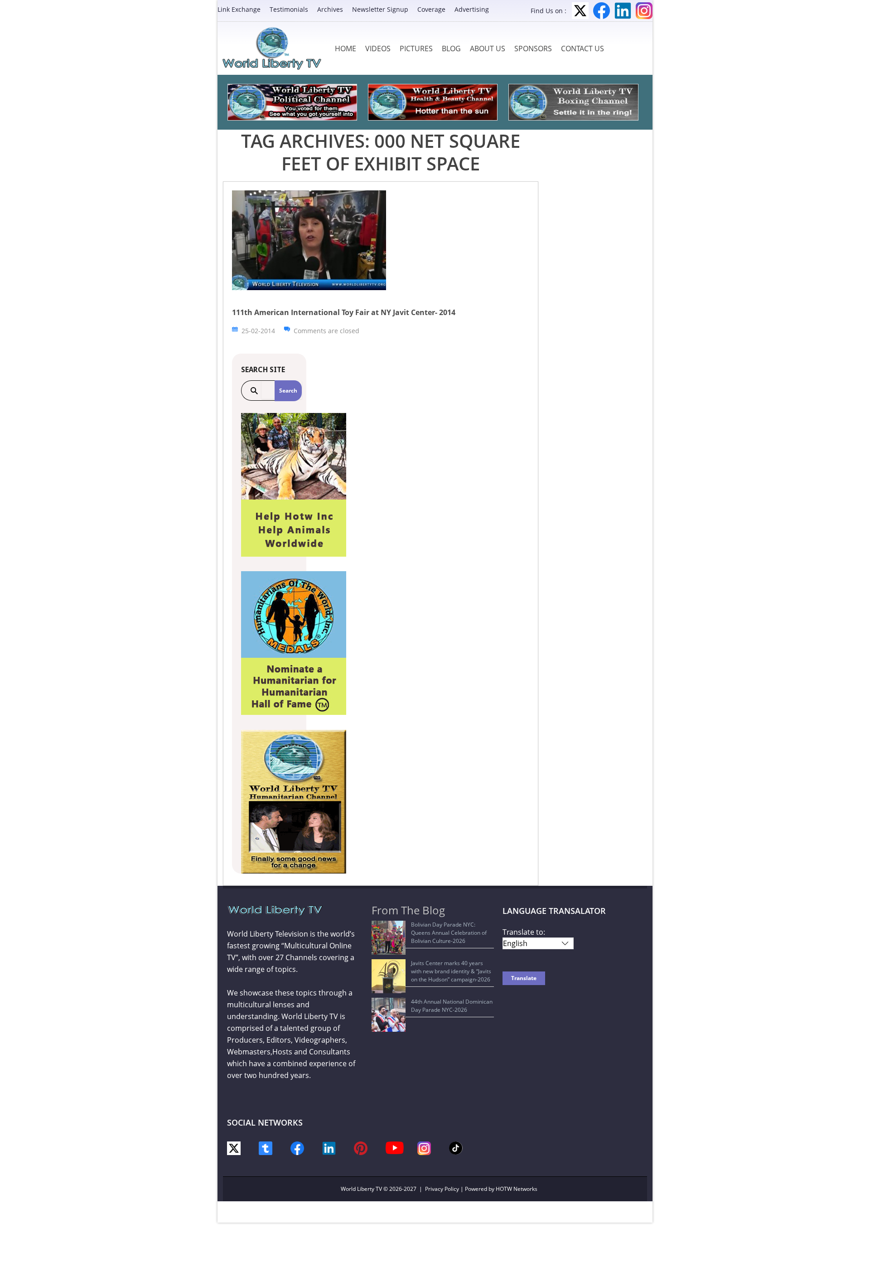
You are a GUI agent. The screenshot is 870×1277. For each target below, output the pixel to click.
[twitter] (234, 1147)
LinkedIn (622, 10)
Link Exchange (239, 9)
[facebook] (297, 1147)
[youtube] (395, 1147)
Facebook (601, 10)
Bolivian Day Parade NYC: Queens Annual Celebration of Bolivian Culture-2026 (449, 933)
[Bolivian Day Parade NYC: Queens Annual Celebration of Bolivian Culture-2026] (389, 938)
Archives (330, 9)
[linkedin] (329, 1147)
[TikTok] (456, 1147)
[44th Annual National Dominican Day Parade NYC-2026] (389, 1015)
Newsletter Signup (380, 9)
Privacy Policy (442, 1189)
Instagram (644, 10)
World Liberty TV (361, 1189)
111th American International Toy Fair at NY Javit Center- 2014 (343, 312)
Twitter (580, 10)
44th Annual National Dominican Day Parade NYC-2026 (452, 1006)
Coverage (431, 9)
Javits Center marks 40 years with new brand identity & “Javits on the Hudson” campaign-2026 (451, 971)
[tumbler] (265, 1147)
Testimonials (289, 9)
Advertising (471, 9)
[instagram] (424, 1147)
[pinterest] (360, 1147)
